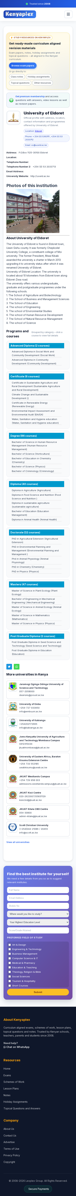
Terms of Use (11, 1148)
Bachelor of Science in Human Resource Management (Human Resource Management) (34, 446)
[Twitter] (9, 666)
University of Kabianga (32, 720)
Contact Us (10, 1135)
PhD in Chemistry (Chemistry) (28, 566)
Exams (7, 1075)
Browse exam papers (22, 65)
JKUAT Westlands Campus (34, 776)
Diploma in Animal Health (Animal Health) (34, 519)
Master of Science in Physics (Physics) (33, 623)
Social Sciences (21, 976)
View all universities (18, 842)
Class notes (17, 76)
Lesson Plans (11, 1088)
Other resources (42, 83)
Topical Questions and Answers (22, 1108)
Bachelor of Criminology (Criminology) (33, 471)
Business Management (24, 953)
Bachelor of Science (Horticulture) (31, 453)
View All (58, 372)
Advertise (9, 1142)
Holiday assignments (39, 76)
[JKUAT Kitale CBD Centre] (12, 812)
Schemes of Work (14, 1081)
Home (7, 1068)
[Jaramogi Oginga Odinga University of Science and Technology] (12, 687)
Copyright (9, 1161)
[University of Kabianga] (12, 723)
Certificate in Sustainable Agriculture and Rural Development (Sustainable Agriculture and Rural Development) (36, 386)
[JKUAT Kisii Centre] (12, 796)
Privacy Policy (12, 1155)
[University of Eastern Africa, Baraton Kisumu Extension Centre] (12, 759)
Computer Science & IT (25, 958)
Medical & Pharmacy (23, 962)
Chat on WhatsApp (18, 1046)
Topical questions (20, 83)
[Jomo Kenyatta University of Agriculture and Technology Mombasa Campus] (12, 739)
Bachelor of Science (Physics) (28, 466)
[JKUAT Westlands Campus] (12, 779)
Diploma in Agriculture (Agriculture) (31, 490)
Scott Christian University (33, 825)
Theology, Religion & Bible (26, 971)
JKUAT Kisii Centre (30, 792)
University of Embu (30, 704)
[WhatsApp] (16, 666)
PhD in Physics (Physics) (25, 571)
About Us (9, 1128)
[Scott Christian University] (12, 828)
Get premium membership (30, 96)
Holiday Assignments (16, 1101)
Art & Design (19, 944)
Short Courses (20, 985)
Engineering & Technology (26, 949)
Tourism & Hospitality (23, 981)
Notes (7, 1095)
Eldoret (38, 131)
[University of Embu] (12, 707)
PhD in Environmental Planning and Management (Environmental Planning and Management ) (35, 550)
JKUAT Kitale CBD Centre (33, 809)
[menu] (68, 14)
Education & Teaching (24, 967)
